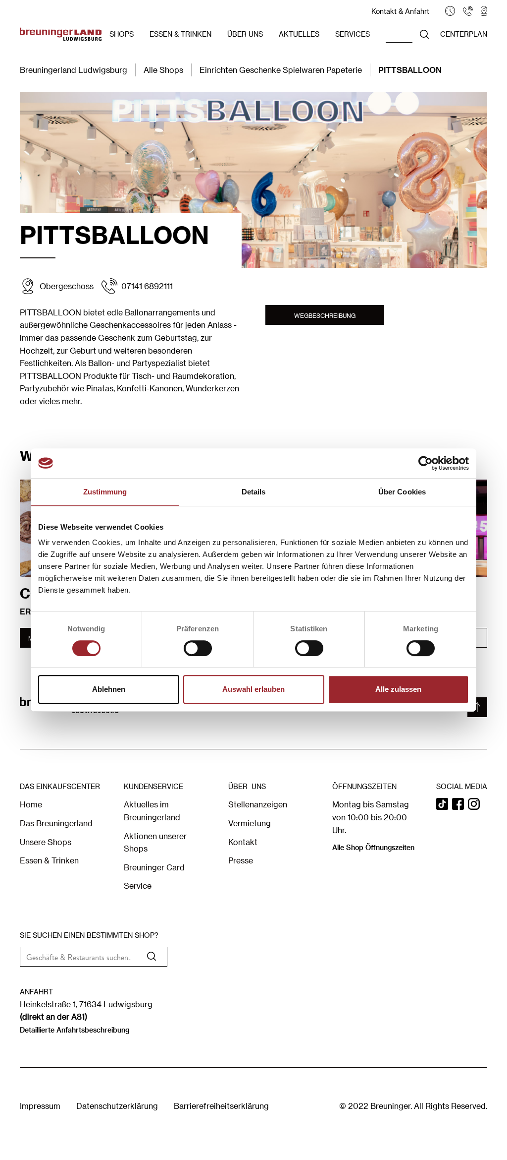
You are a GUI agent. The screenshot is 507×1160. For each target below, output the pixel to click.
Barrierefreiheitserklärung (221, 1105)
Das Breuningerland (56, 823)
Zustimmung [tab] (105, 492)
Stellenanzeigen (257, 804)
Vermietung (249, 823)
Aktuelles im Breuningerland (152, 810)
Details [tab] (254, 492)
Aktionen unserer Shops (155, 842)
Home (31, 804)
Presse (240, 860)
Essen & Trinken (49, 860)
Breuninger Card (154, 867)
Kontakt (242, 842)
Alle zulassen (398, 689)
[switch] (198, 648)
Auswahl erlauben (253, 689)
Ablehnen (108, 689)
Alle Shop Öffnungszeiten (373, 847)
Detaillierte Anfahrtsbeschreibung (74, 1030)
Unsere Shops (45, 842)
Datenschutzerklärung (117, 1105)
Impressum (40, 1105)
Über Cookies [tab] (402, 492)
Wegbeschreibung (324, 315)
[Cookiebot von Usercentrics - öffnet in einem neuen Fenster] (425, 463)
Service (138, 885)
